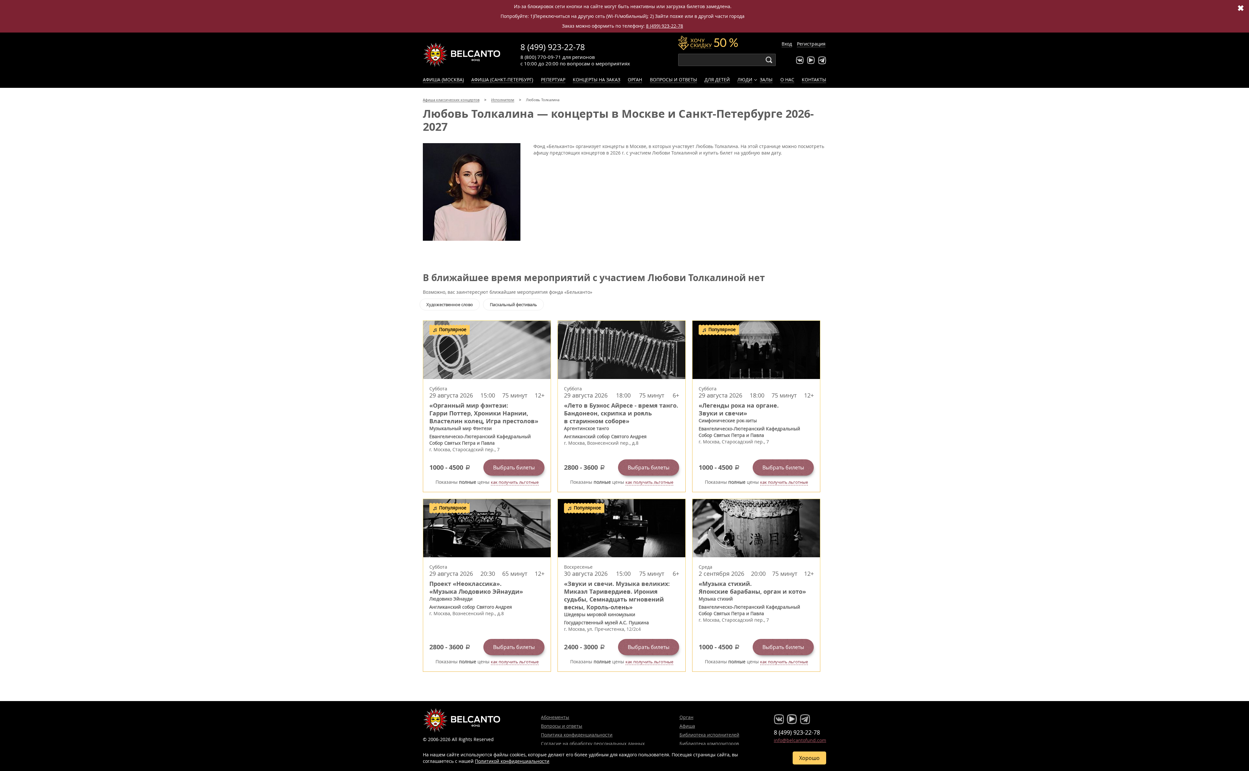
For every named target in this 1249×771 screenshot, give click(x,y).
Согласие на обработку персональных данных (593, 743)
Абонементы (555, 717)
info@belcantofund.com (800, 740)
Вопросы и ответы (673, 79)
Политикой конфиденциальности (512, 761)
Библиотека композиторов (709, 743)
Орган (635, 79)
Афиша (687, 726)
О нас (787, 79)
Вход (787, 44)
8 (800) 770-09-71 (540, 57)
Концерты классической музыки (462, 54)
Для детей (717, 79)
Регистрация (811, 44)
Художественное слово (449, 304)
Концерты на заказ (596, 79)
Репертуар (553, 79)
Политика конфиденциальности (576, 735)
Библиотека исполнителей (709, 735)
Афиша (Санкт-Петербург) (502, 79)
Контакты (814, 79)
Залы (766, 79)
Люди (744, 79)
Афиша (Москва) (443, 79)
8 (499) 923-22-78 (664, 26)
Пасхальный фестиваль (513, 304)
